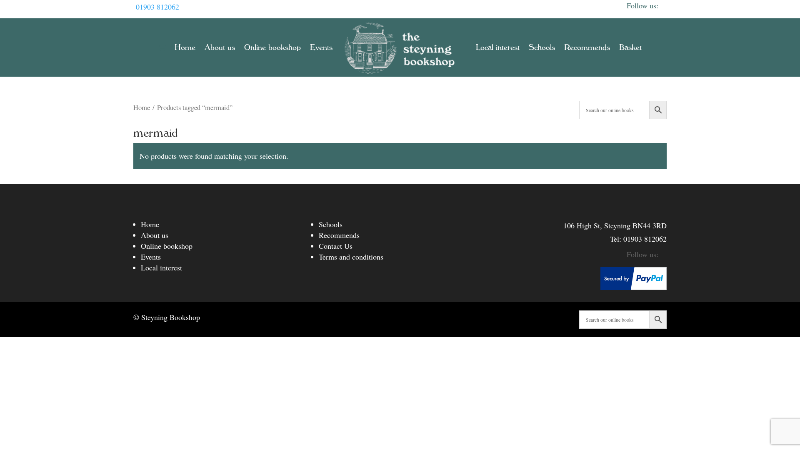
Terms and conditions (351, 257)
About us (220, 47)
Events (321, 47)
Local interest (498, 47)
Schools (542, 47)
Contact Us (335, 246)
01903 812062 (157, 7)
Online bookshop (272, 47)
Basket (630, 47)
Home (185, 47)
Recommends (587, 47)
